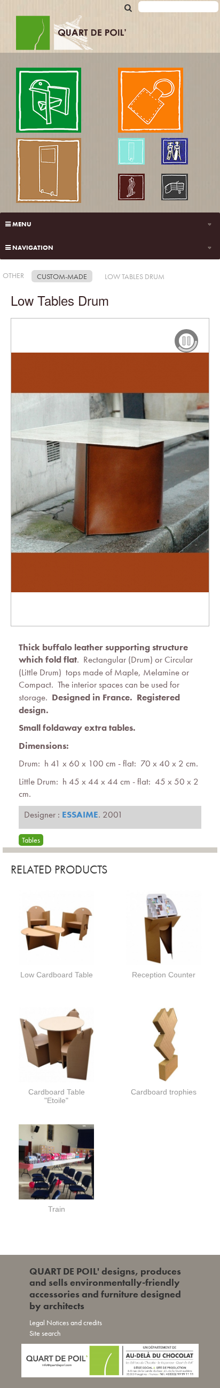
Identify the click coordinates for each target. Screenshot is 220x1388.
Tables (31, 840)
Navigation (32, 247)
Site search (45, 1333)
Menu (21, 224)
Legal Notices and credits (65, 1322)
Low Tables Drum (134, 276)
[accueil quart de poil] (114, 34)
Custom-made (62, 276)
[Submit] (128, 7)
